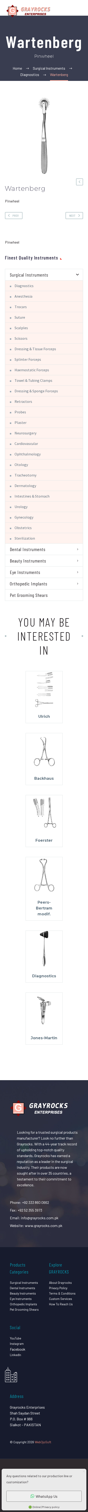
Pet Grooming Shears (29, 595)
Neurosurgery (25, 433)
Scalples (21, 327)
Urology (21, 506)
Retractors (23, 401)
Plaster (21, 422)
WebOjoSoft (43, 1442)
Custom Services (60, 1299)
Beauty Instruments (28, 560)
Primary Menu (79, 11)
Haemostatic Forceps (32, 370)
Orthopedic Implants (28, 583)
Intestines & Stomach (32, 496)
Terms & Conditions (62, 1293)
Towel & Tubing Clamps (33, 380)
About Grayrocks (60, 1283)
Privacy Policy (58, 1288)
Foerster (44, 840)
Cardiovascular (26, 443)
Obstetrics (23, 527)
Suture (20, 317)
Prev (15, 215)
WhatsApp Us (46, 1496)
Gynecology (24, 517)
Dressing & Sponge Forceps (36, 391)
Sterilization (25, 538)
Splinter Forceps (28, 359)
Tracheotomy (25, 475)
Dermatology (25, 485)
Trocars (21, 306)
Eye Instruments (25, 572)
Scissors (21, 338)
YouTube (15, 1338)
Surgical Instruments (29, 275)
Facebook (17, 1349)
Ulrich (44, 716)
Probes (20, 412)
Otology (21, 464)
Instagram (17, 1344)
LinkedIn (15, 1355)
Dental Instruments (28, 549)
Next (72, 215)
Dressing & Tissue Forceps (35, 348)
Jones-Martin (44, 1038)
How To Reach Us (61, 1304)
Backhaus (44, 778)
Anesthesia (23, 296)
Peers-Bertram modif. (44, 908)
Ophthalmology (28, 454)
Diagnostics (24, 285)
